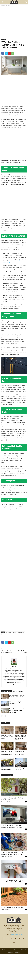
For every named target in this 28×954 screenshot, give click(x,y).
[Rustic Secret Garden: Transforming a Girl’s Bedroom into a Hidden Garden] (7, 746)
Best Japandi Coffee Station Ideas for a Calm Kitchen (7, 737)
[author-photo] (14, 664)
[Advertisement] (14, 25)
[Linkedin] (14, 685)
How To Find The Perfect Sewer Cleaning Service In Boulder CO (12, 853)
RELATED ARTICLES (6, 691)
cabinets (14, 632)
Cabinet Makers (8, 632)
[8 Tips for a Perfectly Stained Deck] (14, 896)
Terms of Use (10, 949)
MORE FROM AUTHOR (18, 691)
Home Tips (7, 5)
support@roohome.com (17, 934)
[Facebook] (2, 53)
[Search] (26, 2)
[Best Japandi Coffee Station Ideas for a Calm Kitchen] (5, 696)
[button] (2, 2)
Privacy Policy (17, 949)
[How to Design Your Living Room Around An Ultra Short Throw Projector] (14, 814)
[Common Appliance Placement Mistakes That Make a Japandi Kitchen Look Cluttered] (21, 746)
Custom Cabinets (21, 632)
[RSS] (15, 938)
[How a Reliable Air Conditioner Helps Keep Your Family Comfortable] (5, 710)
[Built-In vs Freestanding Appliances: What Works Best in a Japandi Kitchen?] (21, 730)
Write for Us (23, 949)
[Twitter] (6, 53)
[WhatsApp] (12, 53)
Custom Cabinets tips (6, 633)
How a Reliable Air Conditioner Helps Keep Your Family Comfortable (17, 710)
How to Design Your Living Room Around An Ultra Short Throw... (12, 826)
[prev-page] (2, 716)
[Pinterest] (9, 53)
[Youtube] (14, 942)
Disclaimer (4, 949)
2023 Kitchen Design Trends (22, 651)
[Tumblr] (19, 938)
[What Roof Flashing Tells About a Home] (5, 703)
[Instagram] (7, 938)
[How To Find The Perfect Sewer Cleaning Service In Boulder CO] (14, 842)
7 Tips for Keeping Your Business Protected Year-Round (6, 769)
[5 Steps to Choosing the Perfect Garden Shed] (14, 787)
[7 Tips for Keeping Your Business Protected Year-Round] (7, 762)
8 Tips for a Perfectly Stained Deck (13, 907)
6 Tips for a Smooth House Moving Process (6, 651)
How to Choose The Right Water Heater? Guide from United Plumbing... (14, 881)
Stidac (4, 49)
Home (2, 5)
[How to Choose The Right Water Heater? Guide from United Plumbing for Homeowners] (14, 869)
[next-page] (5, 716)
